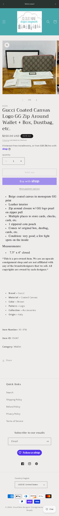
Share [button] (9, 360)
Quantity (6, 155)
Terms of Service (14, 421)
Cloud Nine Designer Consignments (28, 507)
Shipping (5, 140)
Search (10, 392)
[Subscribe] (47, 441)
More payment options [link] (29, 189)
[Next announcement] (55, 4)
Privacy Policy (13, 414)
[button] (3, 21)
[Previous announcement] (3, 4)
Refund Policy (13, 407)
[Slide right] (36, 100)
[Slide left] (22, 100)
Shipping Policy (14, 399)
